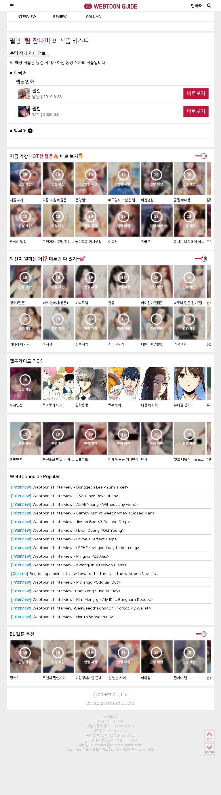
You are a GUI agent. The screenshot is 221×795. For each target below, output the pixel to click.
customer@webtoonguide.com (116, 745)
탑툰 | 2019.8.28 (47, 96)
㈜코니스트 (110, 717)
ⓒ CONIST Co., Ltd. (110, 694)
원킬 (36, 90)
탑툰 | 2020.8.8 (45, 114)
